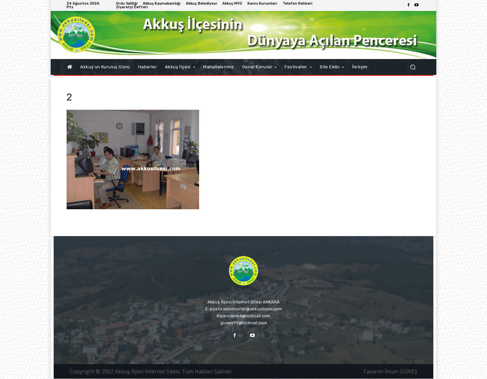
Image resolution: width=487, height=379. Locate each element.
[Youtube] (416, 5)
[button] (412, 67)
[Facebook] (408, 5)
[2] (133, 207)
